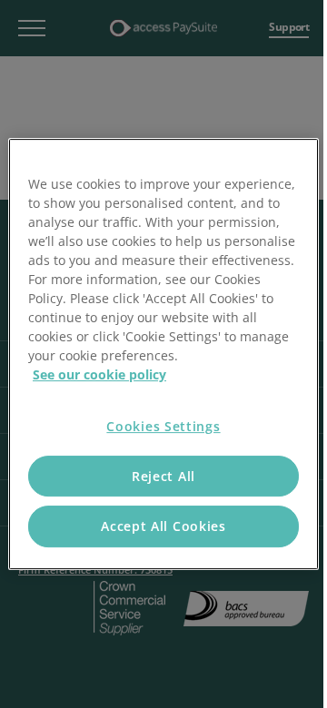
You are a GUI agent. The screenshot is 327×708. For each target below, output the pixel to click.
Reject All (163, 476)
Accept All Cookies (163, 526)
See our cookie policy (99, 374)
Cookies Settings (163, 426)
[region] (163, 354)
